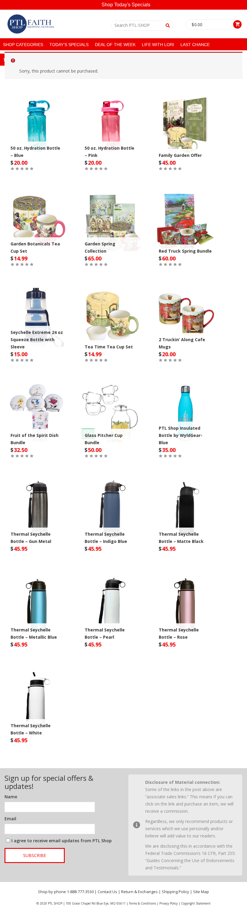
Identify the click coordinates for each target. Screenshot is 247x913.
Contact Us (107, 891)
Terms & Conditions (142, 903)
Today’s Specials (69, 44)
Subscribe (34, 855)
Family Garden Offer (180, 155)
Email (10, 818)
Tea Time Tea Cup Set (109, 347)
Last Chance (195, 44)
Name (11, 796)
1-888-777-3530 (80, 891)
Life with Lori (158, 44)
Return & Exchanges (139, 891)
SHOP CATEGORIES (23, 44)
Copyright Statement (196, 903)
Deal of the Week (115, 44)
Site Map (201, 891)
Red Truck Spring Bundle (185, 251)
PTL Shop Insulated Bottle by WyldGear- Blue (180, 435)
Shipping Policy (175, 891)
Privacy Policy (168, 903)
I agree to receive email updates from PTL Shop (61, 840)
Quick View (37, 120)
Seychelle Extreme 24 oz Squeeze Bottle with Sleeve (37, 339)
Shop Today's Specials (126, 4)
